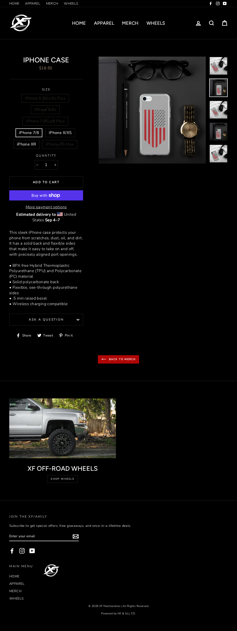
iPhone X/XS (60, 132)
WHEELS (71, 3)
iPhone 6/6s (45, 109)
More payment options (46, 207)
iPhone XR (26, 144)
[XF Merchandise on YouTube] (32, 551)
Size (46, 89)
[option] (152, 110)
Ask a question (46, 319)
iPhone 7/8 (29, 132)
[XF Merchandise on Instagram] (22, 551)
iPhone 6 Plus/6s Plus (45, 98)
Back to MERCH (122, 359)
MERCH (52, 3)
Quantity (46, 155)
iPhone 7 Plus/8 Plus (45, 121)
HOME (14, 3)
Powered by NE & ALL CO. (118, 613)
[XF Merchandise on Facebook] (12, 551)
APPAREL (32, 3)
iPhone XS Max (60, 144)
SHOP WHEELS (62, 479)
